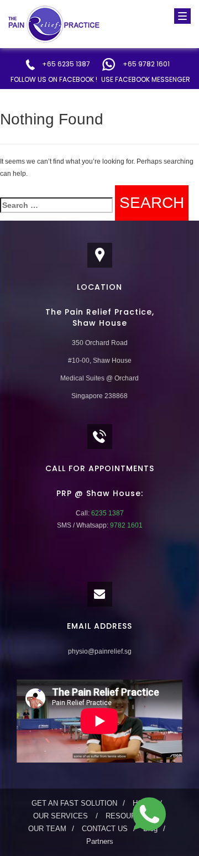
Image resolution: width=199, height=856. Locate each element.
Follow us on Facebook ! (54, 79)
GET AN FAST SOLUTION (74, 803)
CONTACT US (105, 828)
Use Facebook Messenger (145, 79)
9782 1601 (125, 525)
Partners (99, 841)
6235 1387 (107, 513)
